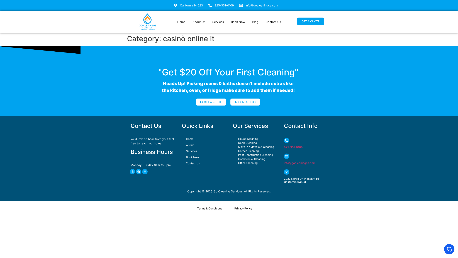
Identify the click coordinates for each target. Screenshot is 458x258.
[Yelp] (132, 171)
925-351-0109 (293, 147)
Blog (255, 22)
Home (181, 22)
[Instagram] (145, 171)
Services (218, 22)
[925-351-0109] (286, 140)
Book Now (238, 22)
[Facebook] (138, 171)
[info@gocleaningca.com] (286, 156)
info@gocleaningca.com (299, 163)
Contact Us (273, 22)
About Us (199, 22)
